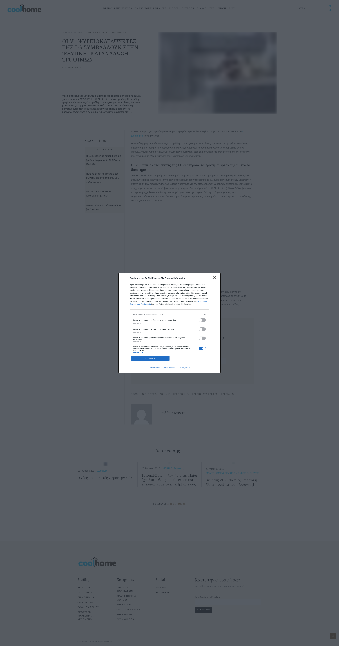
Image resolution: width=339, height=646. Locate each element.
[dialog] (169, 323)
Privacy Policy (184, 368)
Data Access (169, 368)
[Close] (215, 278)
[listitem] (169, 314)
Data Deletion (154, 368)
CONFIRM (150, 358)
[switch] (202, 320)
